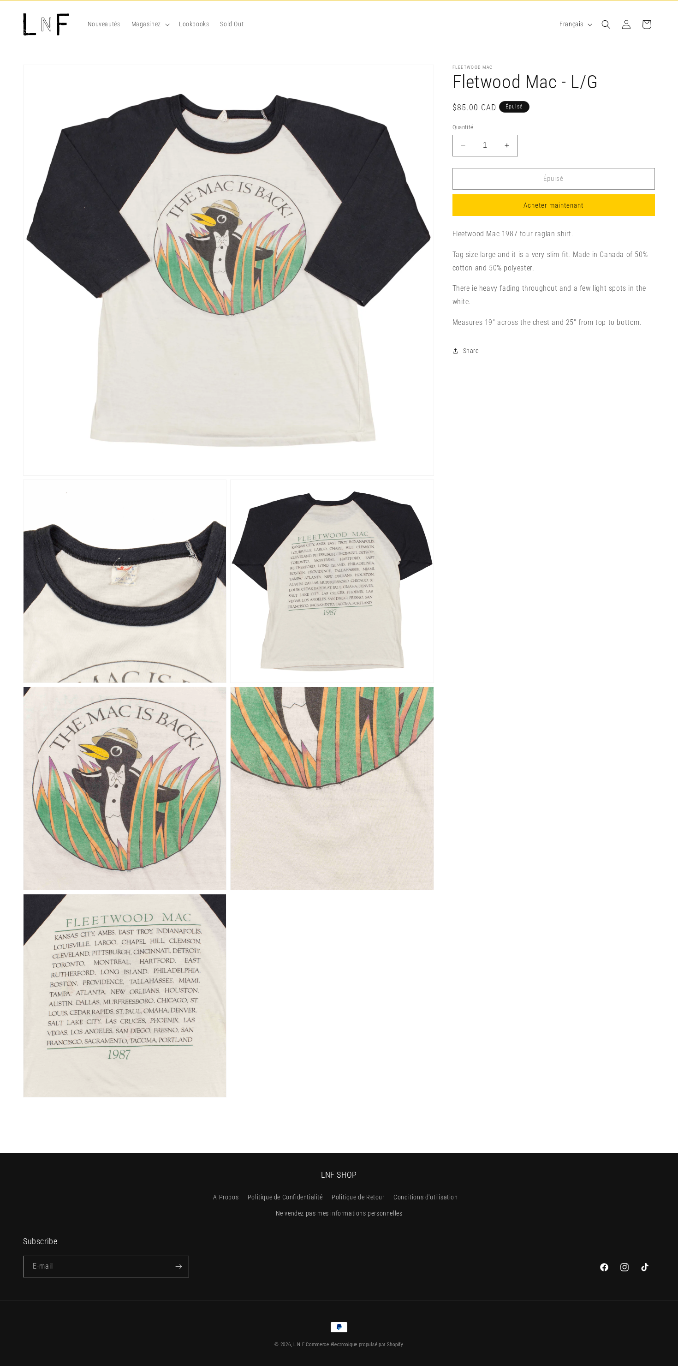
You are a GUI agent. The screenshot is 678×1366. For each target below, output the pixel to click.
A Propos (225, 1197)
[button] (149, 24)
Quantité (463, 127)
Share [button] (471, 350)
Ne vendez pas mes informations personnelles (339, 1213)
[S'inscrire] (178, 1266)
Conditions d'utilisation (425, 1197)
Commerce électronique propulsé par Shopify (354, 1345)
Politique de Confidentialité (285, 1197)
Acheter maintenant (553, 205)
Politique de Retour (358, 1197)
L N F (299, 1345)
